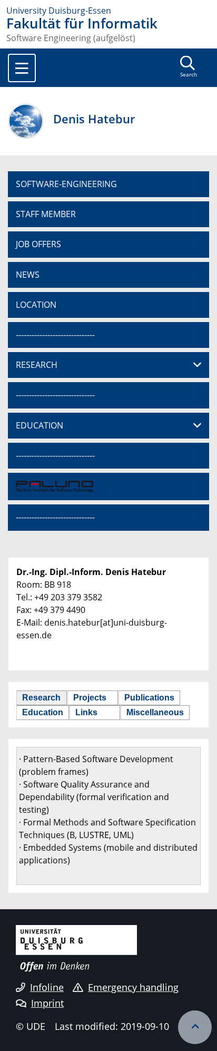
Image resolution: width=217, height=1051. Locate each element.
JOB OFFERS (38, 244)
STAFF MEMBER (46, 214)
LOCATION (36, 304)
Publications (149, 697)
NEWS (28, 274)
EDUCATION (39, 425)
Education (42, 712)
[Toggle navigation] (22, 68)
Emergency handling (133, 987)
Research (41, 697)
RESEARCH (36, 365)
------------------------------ (55, 334)
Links (86, 712)
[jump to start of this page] (195, 1027)
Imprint (47, 1003)
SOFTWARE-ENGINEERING (66, 184)
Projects (89, 697)
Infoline (47, 987)
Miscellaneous (155, 712)
